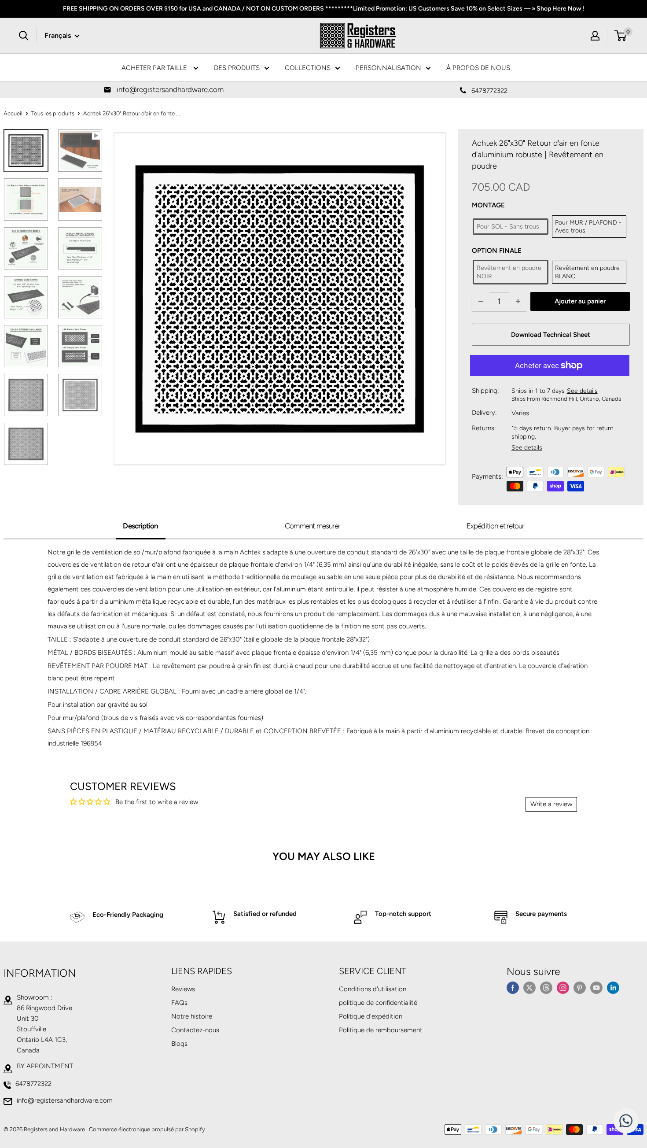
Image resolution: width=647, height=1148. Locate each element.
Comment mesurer (312, 525)
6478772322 (33, 1084)
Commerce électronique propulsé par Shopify (147, 1129)
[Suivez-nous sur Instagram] (563, 987)
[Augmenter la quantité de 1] (518, 301)
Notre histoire (191, 1016)
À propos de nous (478, 68)
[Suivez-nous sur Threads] (546, 987)
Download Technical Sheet (550, 335)
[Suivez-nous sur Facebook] (513, 987)
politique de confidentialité (378, 1003)
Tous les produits (52, 113)
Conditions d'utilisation (372, 989)
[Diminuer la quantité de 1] (480, 301)
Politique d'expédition (370, 1016)
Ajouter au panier (580, 301)
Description (140, 525)
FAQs (179, 1003)
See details (582, 391)
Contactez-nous (195, 1030)
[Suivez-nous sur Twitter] (529, 987)
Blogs (179, 1044)
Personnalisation (388, 68)
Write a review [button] (551, 804)
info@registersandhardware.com (65, 1100)
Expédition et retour (495, 525)
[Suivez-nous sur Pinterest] (579, 987)
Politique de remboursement (381, 1030)
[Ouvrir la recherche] (24, 36)
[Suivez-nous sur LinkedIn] (613, 987)
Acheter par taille (155, 68)
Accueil (13, 113)
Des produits (237, 68)
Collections (308, 68)
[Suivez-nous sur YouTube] (596, 987)
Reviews (183, 989)
